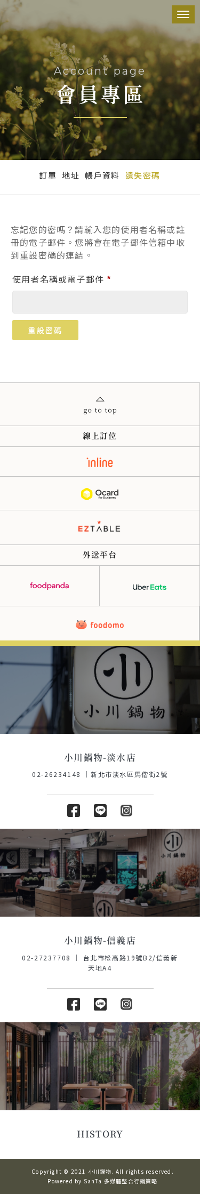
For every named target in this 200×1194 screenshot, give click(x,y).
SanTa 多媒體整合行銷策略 (121, 1181)
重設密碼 (45, 330)
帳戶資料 (102, 175)
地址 (70, 175)
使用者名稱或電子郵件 (66, 277)
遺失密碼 (143, 175)
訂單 (48, 175)
